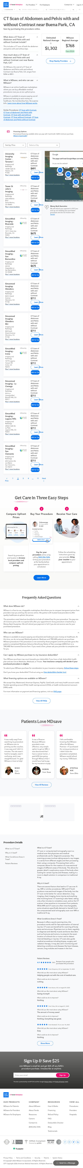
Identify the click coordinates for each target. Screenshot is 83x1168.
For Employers (45, 5)
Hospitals (73, 1114)
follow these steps (71, 668)
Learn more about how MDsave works (22, 103)
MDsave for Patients (11, 1106)
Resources (33, 1114)
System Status (57, 1158)
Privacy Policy (48, 1081)
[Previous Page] (7, 478)
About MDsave (34, 1106)
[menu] (41, 5)
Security (37, 1158)
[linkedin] (78, 1142)
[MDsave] (12, 4)
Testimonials (52, 1131)
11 (38, 478)
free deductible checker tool (55, 672)
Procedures (73, 1106)
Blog (49, 1127)
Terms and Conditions (23, 1158)
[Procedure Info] (51, 43)
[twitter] (74, 1142)
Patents (46, 1158)
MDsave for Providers (11, 1110)
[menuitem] (31, 5)
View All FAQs (41, 701)
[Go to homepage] (12, 1094)
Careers (32, 1119)
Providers (73, 1110)
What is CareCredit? (20, 136)
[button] (20, 39)
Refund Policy (53, 1114)
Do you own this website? (60, 163)
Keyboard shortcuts (58, 200)
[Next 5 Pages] (32, 479)
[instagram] (69, 1142)
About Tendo (34, 1110)
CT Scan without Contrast (21, 117)
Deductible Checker (55, 1123)
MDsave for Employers (12, 1114)
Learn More (37, 172)
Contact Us (33, 1123)
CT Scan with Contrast (27, 110)
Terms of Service (60, 1081)
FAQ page (57, 691)
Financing (51, 1110)
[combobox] (42, 145)
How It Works (53, 1106)
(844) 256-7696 (44, 557)
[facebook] (65, 1142)
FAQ (49, 1119)
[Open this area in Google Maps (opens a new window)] (49, 200)
